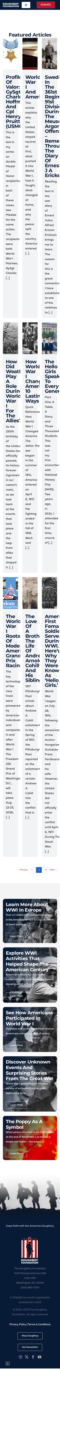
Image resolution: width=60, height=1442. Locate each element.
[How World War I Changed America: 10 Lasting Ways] (30, 338)
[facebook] (33, 1357)
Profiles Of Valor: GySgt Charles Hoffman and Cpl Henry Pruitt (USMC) (17, 101)
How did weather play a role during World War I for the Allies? (16, 391)
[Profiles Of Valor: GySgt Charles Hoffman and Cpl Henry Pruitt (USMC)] (10, 54)
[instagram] (20, 1357)
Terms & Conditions (39, 1324)
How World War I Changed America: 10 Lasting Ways (36, 381)
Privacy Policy (17, 1324)
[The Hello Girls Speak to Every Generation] (49, 338)
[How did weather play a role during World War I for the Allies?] (10, 338)
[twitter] (26, 1357)
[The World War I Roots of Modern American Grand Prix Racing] (10, 593)
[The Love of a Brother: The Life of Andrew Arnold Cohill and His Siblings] (30, 593)
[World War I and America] (30, 54)
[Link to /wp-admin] (7, 1364)
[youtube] (39, 1357)
